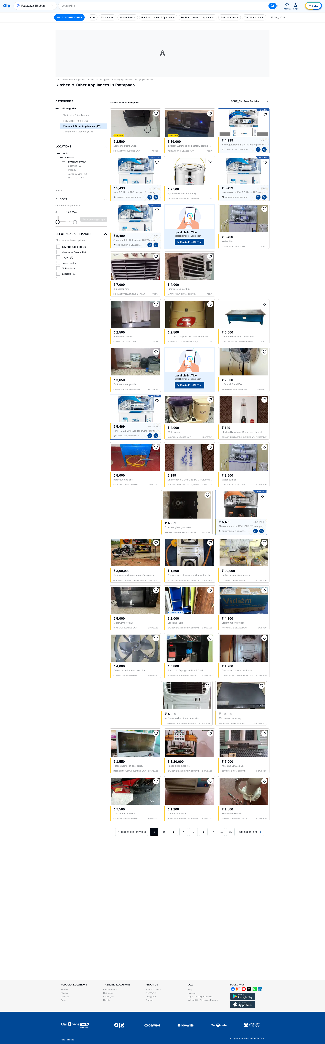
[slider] (58, 222)
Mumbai (64, 993)
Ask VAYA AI (151, 993)
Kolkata (64, 989)
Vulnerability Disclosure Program (203, 1000)
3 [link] (174, 832)
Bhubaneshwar (110, 989)
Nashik (106, 1000)
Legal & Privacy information (200, 996)
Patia (72, 169)
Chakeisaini (76, 178)
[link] (250, 832)
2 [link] (164, 832)
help (63, 1040)
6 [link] (203, 832)
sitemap (70, 1040)
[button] (52, 5)
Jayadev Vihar (77, 174)
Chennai (65, 996)
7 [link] (213, 832)
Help (190, 989)
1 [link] (154, 832)
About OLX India (153, 989)
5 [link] (193, 832)
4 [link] (183, 832)
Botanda (75, 165)
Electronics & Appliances (74, 79)
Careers (149, 1000)
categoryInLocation (124, 79)
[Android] (242, 999)
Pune (63, 1000)
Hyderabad (108, 993)
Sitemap (192, 993)
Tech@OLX (151, 996)
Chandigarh (108, 996)
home (58, 79)
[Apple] (242, 1007)
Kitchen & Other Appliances (100, 79)
